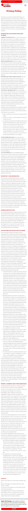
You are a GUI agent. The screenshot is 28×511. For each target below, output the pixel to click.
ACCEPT (14, 509)
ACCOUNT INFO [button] (11, 1)
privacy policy (15, 505)
